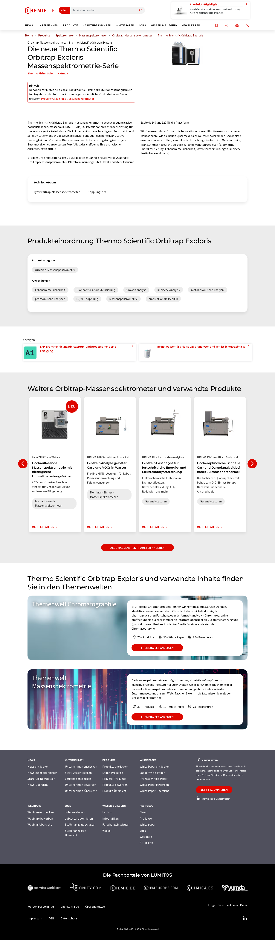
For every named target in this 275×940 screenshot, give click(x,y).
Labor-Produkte (112, 773)
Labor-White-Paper (152, 773)
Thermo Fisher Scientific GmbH (48, 73)
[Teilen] (226, 26)
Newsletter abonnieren (42, 773)
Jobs (143, 830)
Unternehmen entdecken (81, 766)
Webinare (146, 836)
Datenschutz (69, 918)
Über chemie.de (95, 906)
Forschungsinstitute (115, 824)
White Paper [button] (125, 25)
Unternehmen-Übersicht (81, 791)
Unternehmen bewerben (80, 784)
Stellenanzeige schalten (80, 824)
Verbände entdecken (78, 778)
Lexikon (107, 812)
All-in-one (146, 842)
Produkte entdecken (115, 766)
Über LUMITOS (69, 906)
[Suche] (140, 10)
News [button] (29, 25)
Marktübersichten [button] (96, 25)
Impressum (35, 918)
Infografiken (110, 818)
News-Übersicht (38, 784)
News (143, 812)
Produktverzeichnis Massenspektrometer (67, 98)
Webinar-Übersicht (40, 824)
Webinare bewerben (40, 818)
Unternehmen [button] (48, 25)
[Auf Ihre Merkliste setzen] (216, 26)
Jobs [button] (142, 25)
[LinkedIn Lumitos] (245, 918)
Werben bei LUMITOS (41, 906)
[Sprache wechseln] (237, 26)
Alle (63, 10)
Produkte (146, 818)
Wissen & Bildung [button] (164, 25)
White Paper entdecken (154, 766)
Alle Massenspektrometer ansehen (137, 548)
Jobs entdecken (75, 812)
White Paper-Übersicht (154, 791)
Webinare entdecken (41, 812)
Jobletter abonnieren (79, 818)
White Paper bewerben (154, 784)
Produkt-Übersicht (114, 791)
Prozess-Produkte (114, 778)
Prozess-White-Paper (153, 778)
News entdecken (38, 766)
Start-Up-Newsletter (41, 778)
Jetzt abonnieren (214, 790)
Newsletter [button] (190, 25)
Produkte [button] (70, 25)
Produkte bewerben (115, 784)
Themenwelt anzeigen (157, 648)
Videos (106, 830)
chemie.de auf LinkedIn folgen (215, 798)
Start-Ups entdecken (78, 773)
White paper (147, 824)
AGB (51, 918)
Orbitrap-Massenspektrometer (48, 42)
